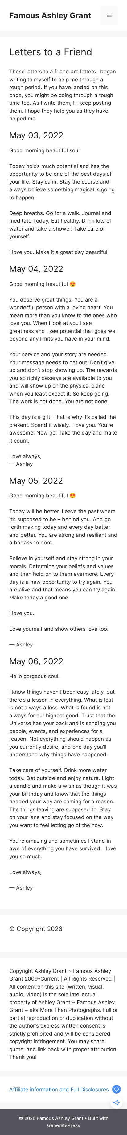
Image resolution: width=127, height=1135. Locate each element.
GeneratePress (63, 1125)
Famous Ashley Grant (50, 15)
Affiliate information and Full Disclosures (59, 1089)
